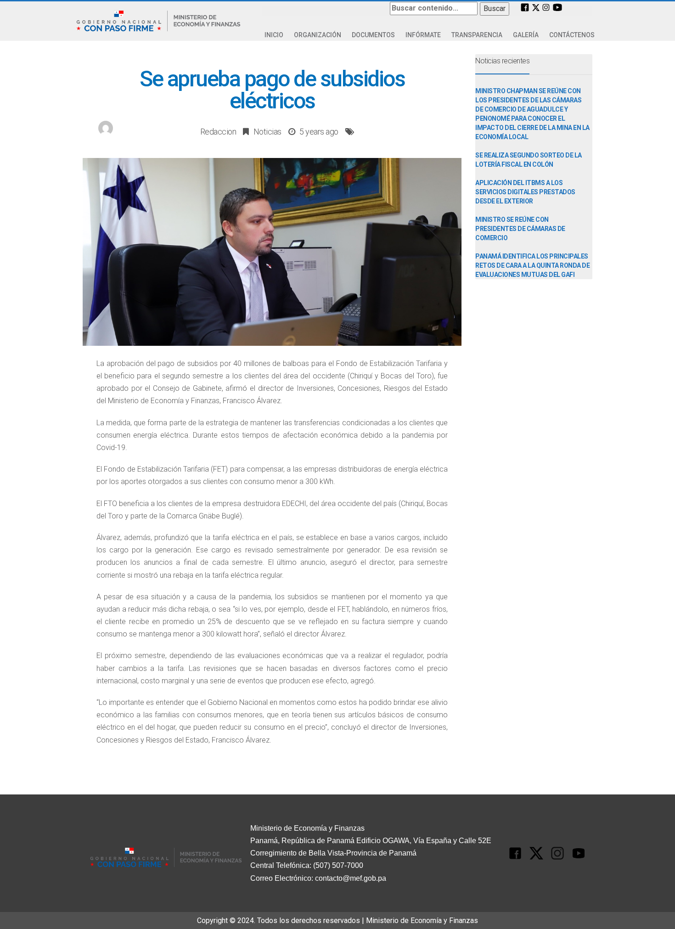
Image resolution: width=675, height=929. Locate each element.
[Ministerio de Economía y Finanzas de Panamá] (158, 20)
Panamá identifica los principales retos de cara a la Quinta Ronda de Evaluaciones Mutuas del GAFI (532, 265)
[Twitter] (536, 7)
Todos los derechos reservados (308, 920)
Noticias (267, 131)
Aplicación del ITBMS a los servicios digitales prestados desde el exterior (525, 192)
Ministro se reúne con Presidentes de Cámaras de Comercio (520, 229)
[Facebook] (525, 7)
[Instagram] (546, 7)
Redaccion (218, 131)
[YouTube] (557, 6)
